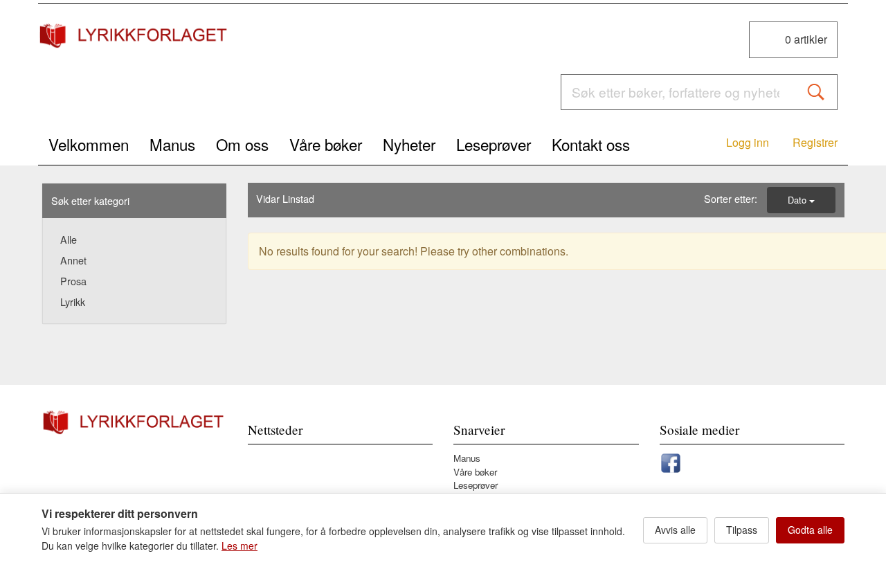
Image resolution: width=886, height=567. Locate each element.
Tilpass (741, 530)
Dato (798, 199)
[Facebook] (671, 460)
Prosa (73, 280)
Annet (73, 260)
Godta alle (810, 530)
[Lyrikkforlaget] (134, 35)
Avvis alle (675, 530)
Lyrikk (72, 301)
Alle (68, 239)
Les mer (239, 545)
